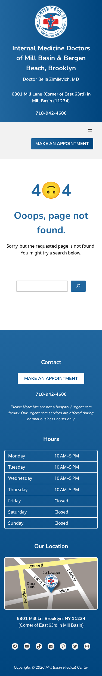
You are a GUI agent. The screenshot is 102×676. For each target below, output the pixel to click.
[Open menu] (90, 129)
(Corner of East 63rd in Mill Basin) (51, 625)
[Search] (78, 286)
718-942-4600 (51, 394)
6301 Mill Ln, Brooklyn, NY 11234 (51, 619)
